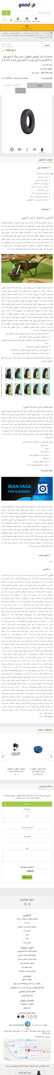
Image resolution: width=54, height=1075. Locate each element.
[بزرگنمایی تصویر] (27, 120)
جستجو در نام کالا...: (43, 13)
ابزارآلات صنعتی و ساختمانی (31, 33)
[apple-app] (25, 904)
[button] (27, 1049)
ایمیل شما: (27, 836)
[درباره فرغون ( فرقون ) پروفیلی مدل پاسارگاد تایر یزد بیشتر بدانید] (16, 749)
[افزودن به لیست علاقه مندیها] (12, 85)
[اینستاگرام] (35, 1017)
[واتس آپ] (31, 1017)
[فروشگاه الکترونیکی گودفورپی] (27, 4)
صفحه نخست (46, 33)
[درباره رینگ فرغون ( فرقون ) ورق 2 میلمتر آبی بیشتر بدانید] (38, 749)
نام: (27, 816)
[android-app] (29, 904)
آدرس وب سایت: (27, 827)
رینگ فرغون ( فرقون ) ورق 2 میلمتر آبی (38, 770)
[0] (27, 811)
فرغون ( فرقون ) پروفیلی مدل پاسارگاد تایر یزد (16, 770)
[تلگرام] (27, 1017)
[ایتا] (22, 1017)
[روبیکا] (18, 1017)
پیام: (27, 848)
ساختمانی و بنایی (15, 33)
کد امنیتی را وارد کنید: (27, 867)
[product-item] (42, 149)
